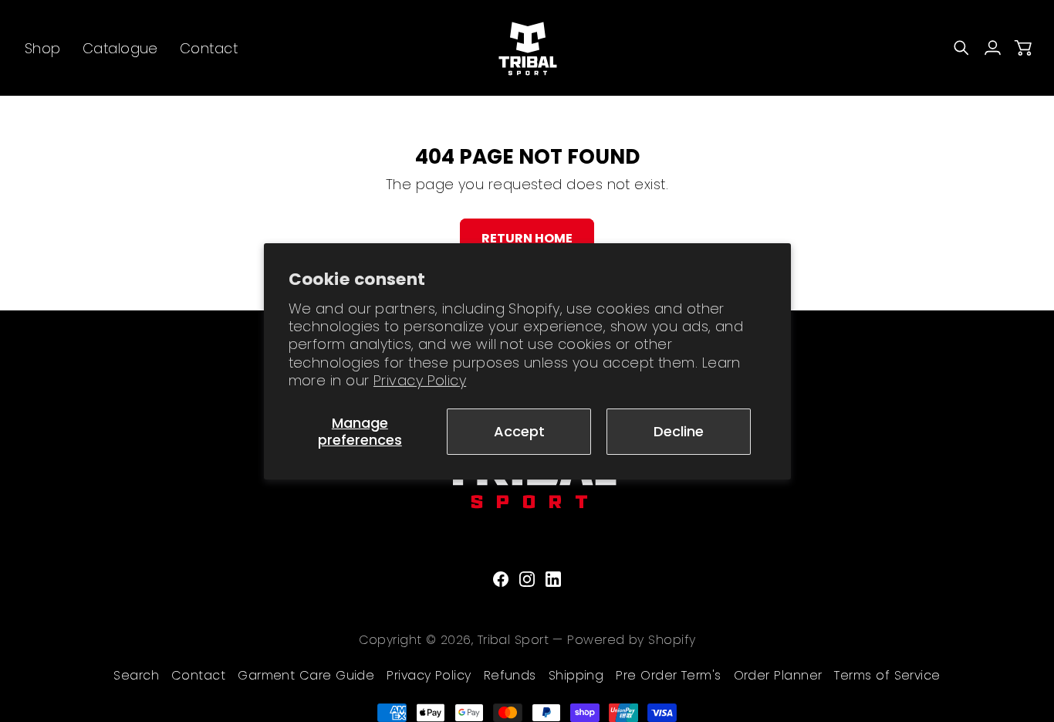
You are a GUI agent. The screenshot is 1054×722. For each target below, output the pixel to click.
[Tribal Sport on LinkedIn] (553, 579)
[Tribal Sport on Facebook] (501, 579)
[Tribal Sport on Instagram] (527, 579)
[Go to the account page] (992, 47)
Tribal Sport (513, 640)
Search (136, 675)
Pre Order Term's (668, 675)
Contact (198, 675)
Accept (519, 431)
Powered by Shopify (631, 640)
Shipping (576, 675)
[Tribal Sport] (527, 47)
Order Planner (778, 675)
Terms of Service (887, 675)
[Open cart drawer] (1023, 47)
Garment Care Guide (306, 675)
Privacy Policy (419, 380)
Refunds (510, 675)
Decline (679, 431)
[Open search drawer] (961, 47)
